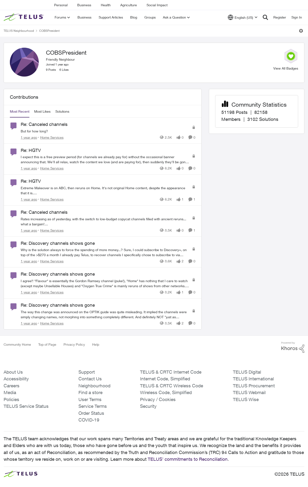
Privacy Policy (74, 344)
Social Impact (157, 5)
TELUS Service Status (26, 406)
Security (148, 406)
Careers (11, 385)
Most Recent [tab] (19, 111)
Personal (61, 5)
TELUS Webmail (249, 392)
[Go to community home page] (24, 17)
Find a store (90, 392)
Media (10, 392)
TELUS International (253, 378)
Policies (11, 399)
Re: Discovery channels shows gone (58, 243)
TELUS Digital (247, 372)
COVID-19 (88, 419)
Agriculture (128, 5)
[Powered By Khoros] (292, 347)
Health (106, 5)
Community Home (17, 344)
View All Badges (285, 68)
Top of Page (47, 344)
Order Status (91, 413)
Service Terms (92, 406)
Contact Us (90, 378)
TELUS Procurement (254, 385)
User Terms (90, 399)
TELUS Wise (246, 399)
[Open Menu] (301, 30)
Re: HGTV (31, 150)
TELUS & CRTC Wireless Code (171, 385)
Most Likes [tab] (42, 111)
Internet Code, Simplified (165, 378)
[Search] (265, 17)
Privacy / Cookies (158, 399)
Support (86, 372)
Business (84, 5)
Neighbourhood (94, 385)
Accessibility (16, 378)
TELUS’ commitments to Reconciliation (188, 459)
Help (95, 344)
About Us (13, 372)
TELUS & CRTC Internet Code (170, 372)
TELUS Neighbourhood (19, 30)
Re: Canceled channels (44, 124)
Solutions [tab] (62, 111)
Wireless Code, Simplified (166, 392)
